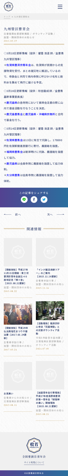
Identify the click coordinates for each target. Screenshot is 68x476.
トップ (7, 16)
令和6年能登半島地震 (48, 337)
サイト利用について (34, 462)
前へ (18, 214)
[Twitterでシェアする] (44, 199)
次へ (50, 214)
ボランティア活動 (43, 33)
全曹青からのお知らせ (16, 397)
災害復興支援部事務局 (16, 33)
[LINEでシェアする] (24, 199)
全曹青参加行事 (45, 280)
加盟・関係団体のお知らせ (19, 37)
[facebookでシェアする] (34, 199)
